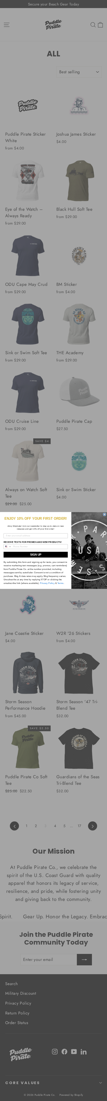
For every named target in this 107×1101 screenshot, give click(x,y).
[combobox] (7, 546)
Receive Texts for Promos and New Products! (33, 542)
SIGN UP (35, 554)
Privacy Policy (47, 583)
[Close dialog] (104, 514)
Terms (60, 583)
